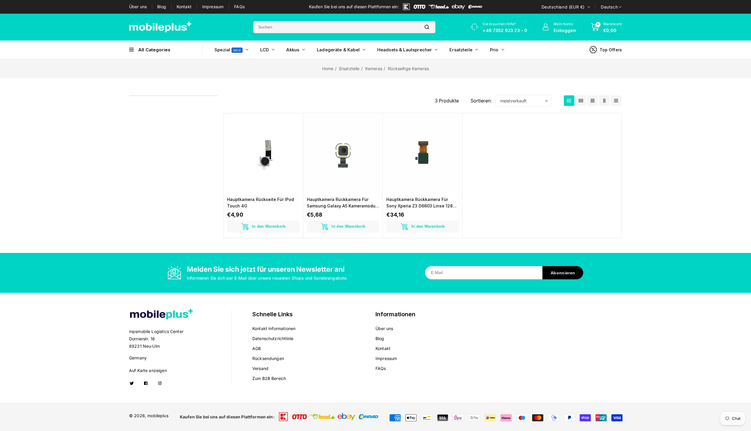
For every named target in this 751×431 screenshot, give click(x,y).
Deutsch (609, 6)
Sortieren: (481, 101)
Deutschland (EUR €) (563, 6)
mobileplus (157, 415)
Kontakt (184, 6)
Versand (260, 368)
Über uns (138, 6)
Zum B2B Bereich (269, 378)
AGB (256, 348)
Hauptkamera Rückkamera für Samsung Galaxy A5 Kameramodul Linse (342, 203)
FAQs (239, 6)
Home (328, 68)
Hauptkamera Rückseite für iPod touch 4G (260, 202)
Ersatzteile (349, 68)
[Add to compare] (294, 135)
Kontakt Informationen (273, 328)
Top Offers (611, 49)
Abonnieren (563, 273)
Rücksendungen (268, 358)
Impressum (213, 6)
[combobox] (336, 27)
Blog (161, 6)
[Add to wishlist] (294, 148)
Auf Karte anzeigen (148, 370)
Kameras (373, 68)
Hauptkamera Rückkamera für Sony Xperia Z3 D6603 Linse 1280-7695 (421, 203)
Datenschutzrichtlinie (272, 338)
